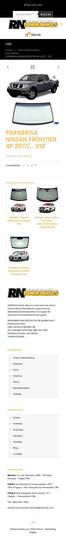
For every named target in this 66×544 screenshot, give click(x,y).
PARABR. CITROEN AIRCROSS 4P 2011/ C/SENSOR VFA (19, 271)
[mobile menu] (61, 24)
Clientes (17, 441)
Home (9, 50)
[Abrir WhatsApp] (57, 535)
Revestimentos (21, 388)
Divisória (18, 363)
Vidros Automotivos (28, 50)
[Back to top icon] (33, 522)
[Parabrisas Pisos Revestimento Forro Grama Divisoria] (33, 24)
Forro (16, 369)
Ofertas (17, 394)
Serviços (18, 435)
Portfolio (17, 423)
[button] (54, 77)
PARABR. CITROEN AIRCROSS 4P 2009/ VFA (18, 221)
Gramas (17, 376)
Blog (15, 447)
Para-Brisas (12, 53)
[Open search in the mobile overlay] (33, 14)
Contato (17, 454)
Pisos (16, 382)
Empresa (18, 429)
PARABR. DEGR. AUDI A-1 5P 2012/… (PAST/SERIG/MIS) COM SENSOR (47, 222)
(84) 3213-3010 (34, 5)
